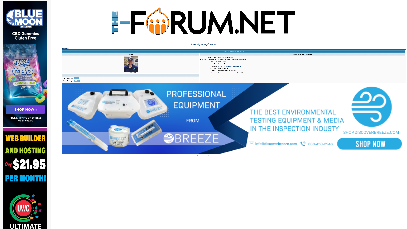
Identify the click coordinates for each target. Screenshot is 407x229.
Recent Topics (202, 44)
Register (201, 46)
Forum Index (65, 48)
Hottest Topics (212, 44)
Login (207, 46)
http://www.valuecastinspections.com (229, 66)
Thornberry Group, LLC (205, 155)
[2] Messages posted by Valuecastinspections (232, 59)
